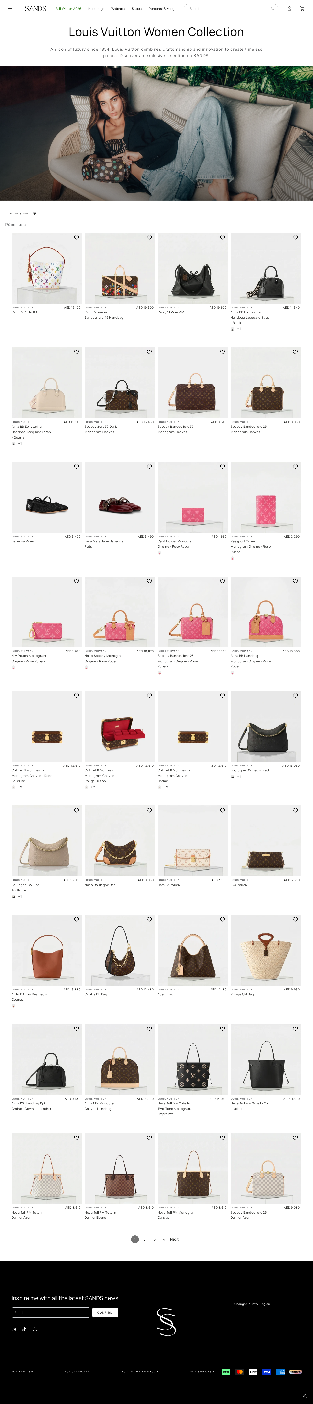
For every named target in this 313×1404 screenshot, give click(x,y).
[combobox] (227, 8)
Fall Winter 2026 (68, 8)
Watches (118, 8)
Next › (176, 1239)
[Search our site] (273, 8)
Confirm (105, 1312)
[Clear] (269, 8)
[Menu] (11, 8)
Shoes (137, 8)
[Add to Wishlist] (76, 237)
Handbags (96, 8)
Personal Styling (161, 8)
